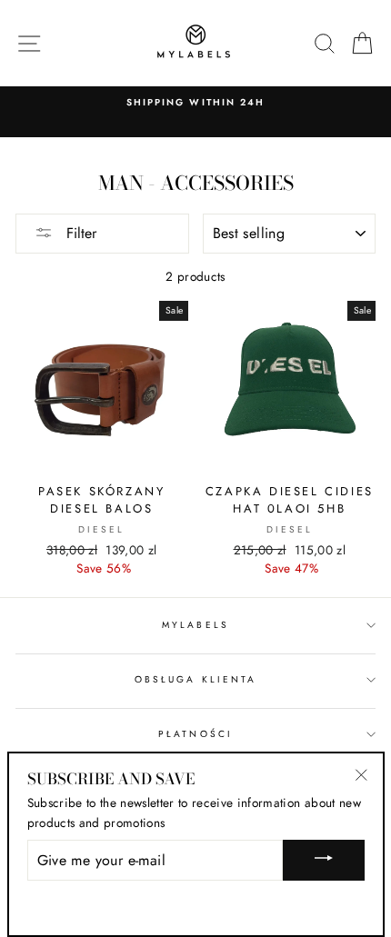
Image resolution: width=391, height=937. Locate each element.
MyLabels (195, 625)
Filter (79, 233)
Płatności (195, 734)
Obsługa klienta (195, 679)
